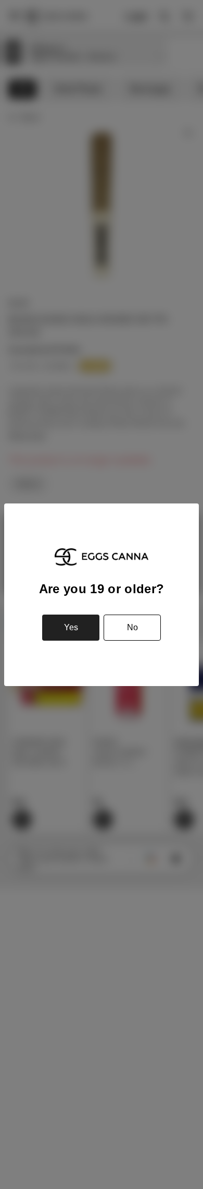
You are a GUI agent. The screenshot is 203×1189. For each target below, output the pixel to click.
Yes (71, 627)
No (132, 627)
